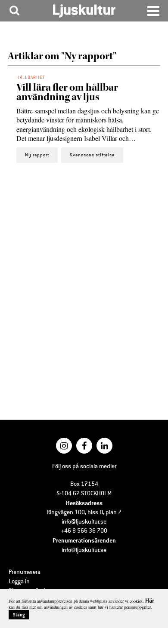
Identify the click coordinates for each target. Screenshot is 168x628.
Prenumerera (24, 572)
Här (149, 600)
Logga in (19, 581)
